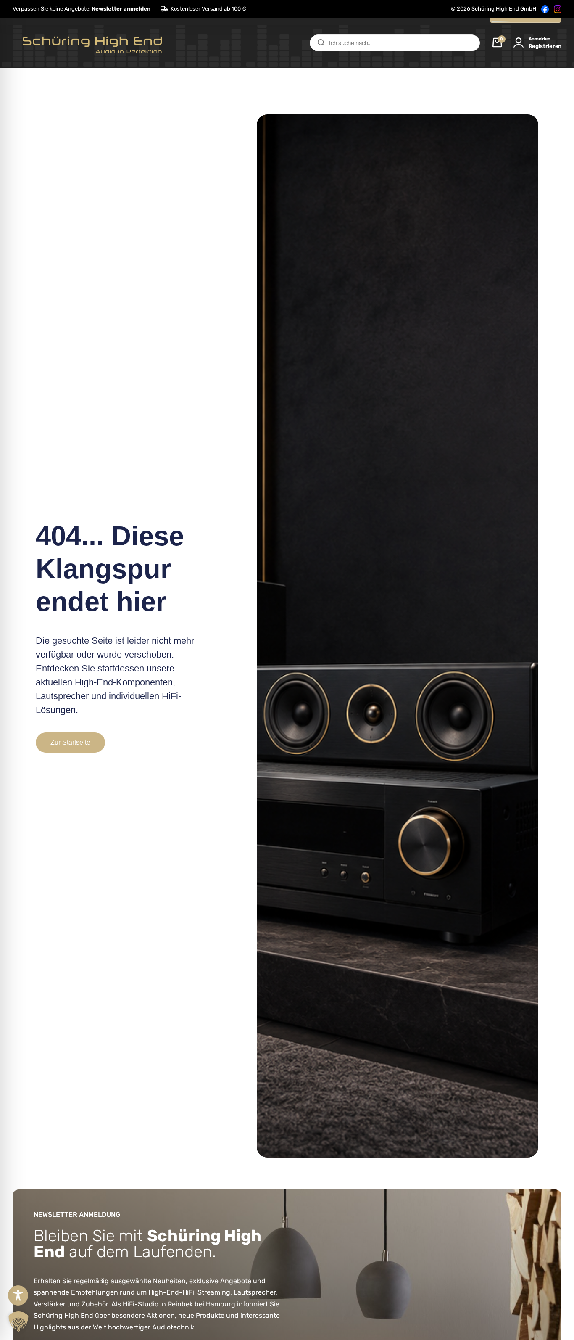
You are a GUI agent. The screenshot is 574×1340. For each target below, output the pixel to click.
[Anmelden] (518, 42)
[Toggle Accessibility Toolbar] (18, 1295)
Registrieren (545, 46)
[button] (81, 9)
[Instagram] (557, 9)
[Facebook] (545, 9)
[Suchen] (321, 42)
